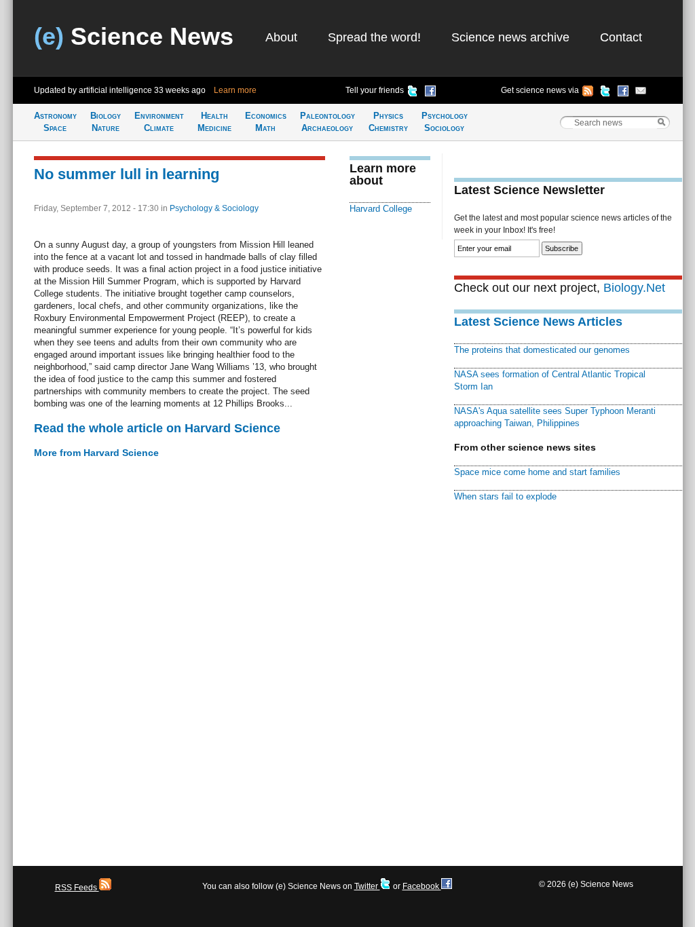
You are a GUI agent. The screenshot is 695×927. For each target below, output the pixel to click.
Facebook (421, 886)
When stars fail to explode (505, 496)
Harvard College (381, 209)
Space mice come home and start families (537, 472)
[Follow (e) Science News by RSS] (588, 93)
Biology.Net (634, 288)
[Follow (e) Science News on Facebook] (623, 93)
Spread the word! (374, 37)
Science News (133, 36)
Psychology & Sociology (214, 208)
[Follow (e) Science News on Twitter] (605, 93)
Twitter (367, 886)
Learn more (235, 90)
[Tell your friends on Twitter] (412, 93)
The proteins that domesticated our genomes (542, 350)
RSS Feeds (77, 887)
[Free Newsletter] (641, 93)
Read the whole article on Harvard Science (157, 428)
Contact (621, 37)
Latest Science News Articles (538, 321)
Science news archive (510, 37)
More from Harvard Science (96, 452)
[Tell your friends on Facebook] (430, 93)
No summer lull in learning (126, 174)
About (281, 37)
